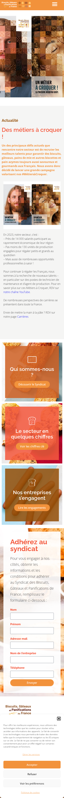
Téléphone (17, 667)
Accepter (32, 764)
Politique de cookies (30, 792)
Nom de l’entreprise (23, 653)
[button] (59, 718)
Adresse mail (18, 638)
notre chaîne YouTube (16, 292)
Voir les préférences (32, 783)
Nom (13, 609)
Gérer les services (31, 754)
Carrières (23, 316)
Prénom (15, 624)
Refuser (32, 774)
